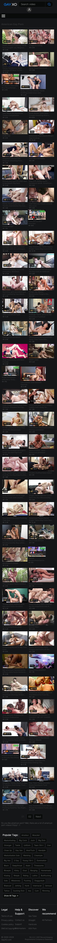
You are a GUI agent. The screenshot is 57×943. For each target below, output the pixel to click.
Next (38, 816)
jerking (18, 885)
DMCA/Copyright (8, 928)
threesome (39, 865)
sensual (48, 885)
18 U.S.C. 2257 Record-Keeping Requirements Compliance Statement (38, 938)
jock (32, 840)
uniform (27, 845)
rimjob (16, 875)
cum (37, 891)
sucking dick (19, 891)
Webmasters (20, 928)
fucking (27, 880)
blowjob (7, 870)
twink (17, 845)
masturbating (10, 840)
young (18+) (28, 860)
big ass (7, 860)
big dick (41, 840)
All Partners (47, 920)
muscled (36, 835)
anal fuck (30, 850)
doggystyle (39, 880)
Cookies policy (7, 924)
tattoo (7, 891)
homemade (46, 870)
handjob (42, 850)
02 (29, 816)
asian (28, 865)
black (6, 865)
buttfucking (46, 875)
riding (25, 875)
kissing (7, 875)
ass (29, 891)
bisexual (7, 885)
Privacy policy (7, 920)
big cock (23, 840)
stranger (8, 845)
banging (34, 870)
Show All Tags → (11, 895)
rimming (46, 891)
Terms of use (6, 916)
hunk (27, 885)
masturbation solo (12, 855)
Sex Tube (32, 916)
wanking (27, 855)
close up (8, 850)
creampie (38, 855)
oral (49, 845)
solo (6, 880)
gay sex (19, 850)
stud (25, 870)
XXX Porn (32, 928)
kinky (16, 870)
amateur (25, 835)
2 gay (16, 860)
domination (41, 860)
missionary (15, 880)
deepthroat (17, 865)
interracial (37, 885)
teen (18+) (38, 845)
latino (34, 875)
